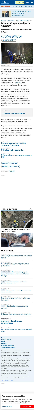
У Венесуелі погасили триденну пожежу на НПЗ (16, 156)
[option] (17, 13)
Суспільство (11, 20)
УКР (27, 2)
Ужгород (13, 163)
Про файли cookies (7, 406)
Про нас (3, 338)
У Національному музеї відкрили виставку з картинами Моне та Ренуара (15, 274)
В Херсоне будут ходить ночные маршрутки (16, 314)
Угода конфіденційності (8, 347)
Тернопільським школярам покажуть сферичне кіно (16, 291)
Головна (3, 20)
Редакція (3, 343)
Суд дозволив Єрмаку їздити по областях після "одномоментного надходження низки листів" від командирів (21, 15)
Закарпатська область (10, 166)
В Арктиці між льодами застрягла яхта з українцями (15, 265)
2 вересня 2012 (24, 20)
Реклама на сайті (6, 339)
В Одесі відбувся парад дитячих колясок (14, 307)
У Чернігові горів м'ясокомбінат (13, 113)
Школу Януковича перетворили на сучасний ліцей (16, 330)
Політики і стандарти (7, 345)
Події (17, 20)
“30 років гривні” (17, 7)
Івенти (3, 341)
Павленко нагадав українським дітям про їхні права (15, 299)
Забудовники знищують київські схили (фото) (16, 257)
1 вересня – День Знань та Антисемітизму (11, 322)
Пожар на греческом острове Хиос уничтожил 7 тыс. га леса (13, 144)
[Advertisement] (17, 189)
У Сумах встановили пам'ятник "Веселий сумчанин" (13, 283)
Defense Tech (5, 7)
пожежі (18, 83)
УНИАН (11, 171)
